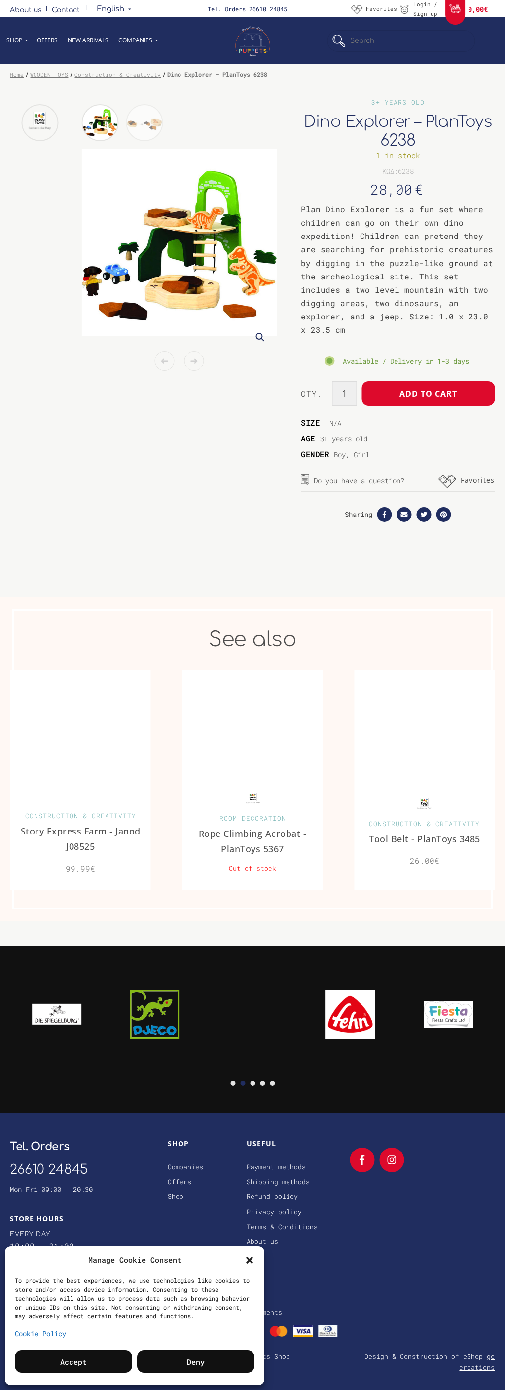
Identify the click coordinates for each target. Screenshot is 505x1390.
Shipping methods (278, 1181)
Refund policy (272, 1196)
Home (17, 74)
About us (26, 10)
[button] (249, 1260)
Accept (73, 1362)
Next (194, 361)
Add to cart (428, 393)
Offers (47, 40)
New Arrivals (88, 40)
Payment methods (276, 1166)
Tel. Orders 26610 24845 (247, 9)
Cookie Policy (40, 1333)
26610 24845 (49, 1169)
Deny (196, 1362)
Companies (135, 40)
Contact (66, 10)
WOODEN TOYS (49, 74)
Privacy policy (274, 1211)
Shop (14, 40)
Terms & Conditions (282, 1226)
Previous (164, 361)
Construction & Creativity (117, 74)
